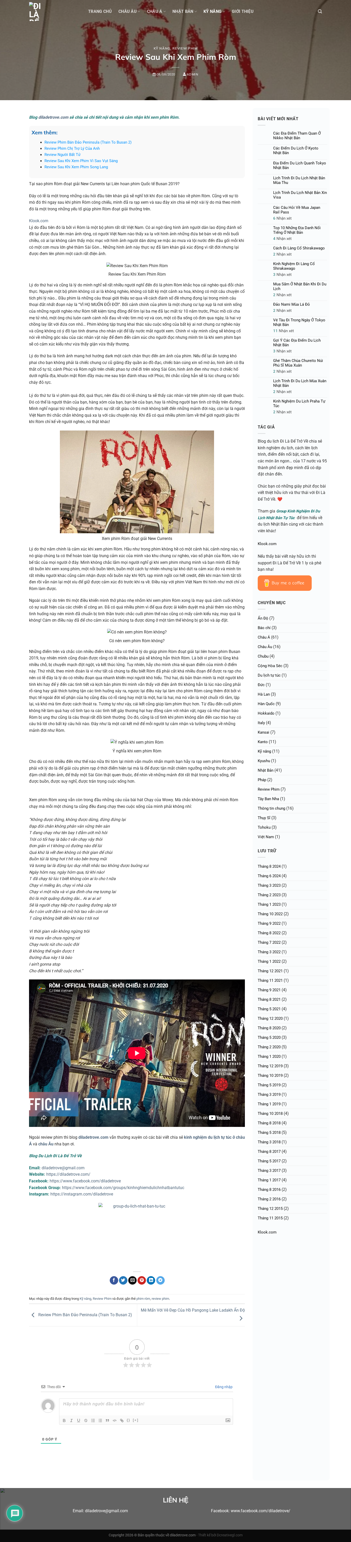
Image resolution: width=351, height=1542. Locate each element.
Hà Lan (264, 694)
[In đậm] (64, 1420)
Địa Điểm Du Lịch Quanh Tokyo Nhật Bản (299, 165)
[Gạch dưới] (78, 1420)
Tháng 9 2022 (269, 923)
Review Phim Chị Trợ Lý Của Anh (72, 148)
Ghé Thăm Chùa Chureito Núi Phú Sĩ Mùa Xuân (298, 363)
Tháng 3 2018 (269, 1142)
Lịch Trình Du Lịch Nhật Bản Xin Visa (300, 195)
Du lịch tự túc (269, 675)
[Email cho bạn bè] (132, 1280)
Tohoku (264, 827)
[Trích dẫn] (107, 1420)
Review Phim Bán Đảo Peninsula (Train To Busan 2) (88, 142)
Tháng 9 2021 (269, 990)
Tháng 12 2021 (270, 971)
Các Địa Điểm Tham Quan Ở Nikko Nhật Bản (297, 135)
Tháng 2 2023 (269, 895)
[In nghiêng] (71, 1420)
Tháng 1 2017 (269, 1180)
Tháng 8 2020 (269, 1028)
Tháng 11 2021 (270, 980)
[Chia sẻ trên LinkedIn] (151, 1280)
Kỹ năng (162, 48)
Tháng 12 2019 (270, 1066)
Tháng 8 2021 (269, 999)
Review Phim (184, 48)
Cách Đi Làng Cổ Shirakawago (299, 248)
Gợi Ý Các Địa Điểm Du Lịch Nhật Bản (297, 342)
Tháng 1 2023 (269, 904)
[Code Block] (114, 1420)
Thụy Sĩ (264, 818)
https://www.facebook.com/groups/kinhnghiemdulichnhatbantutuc (123, 1187)
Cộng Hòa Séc (270, 665)
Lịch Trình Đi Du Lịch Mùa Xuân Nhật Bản (299, 383)
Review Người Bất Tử (62, 154)
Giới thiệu (243, 11)
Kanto (263, 742)
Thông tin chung (271, 808)
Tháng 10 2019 (270, 1075)
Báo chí (264, 627)
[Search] (320, 11)
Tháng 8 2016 (269, 1189)
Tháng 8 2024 (269, 866)
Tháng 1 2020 (269, 1056)
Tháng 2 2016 (269, 1199)
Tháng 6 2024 (269, 876)
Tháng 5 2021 (269, 1009)
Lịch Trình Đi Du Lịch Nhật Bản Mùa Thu (299, 180)
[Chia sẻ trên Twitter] (123, 1280)
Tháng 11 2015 (270, 1218)
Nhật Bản (182, 11)
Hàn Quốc (266, 704)
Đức (261, 685)
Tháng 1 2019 (269, 1104)
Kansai (263, 732)
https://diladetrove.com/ (68, 1174)
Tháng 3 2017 (269, 1170)
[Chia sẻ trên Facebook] (114, 1280)
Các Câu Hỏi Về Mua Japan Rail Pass (296, 209)
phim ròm (143, 1299)
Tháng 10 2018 (270, 1113)
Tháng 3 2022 (269, 952)
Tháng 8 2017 (269, 1151)
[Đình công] (85, 1420)
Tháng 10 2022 (270, 914)
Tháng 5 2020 (269, 1037)
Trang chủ (100, 11)
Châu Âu (127, 11)
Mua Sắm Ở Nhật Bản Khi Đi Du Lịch (299, 286)
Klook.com (38, 220)
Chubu (263, 656)
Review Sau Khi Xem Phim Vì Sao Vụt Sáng (81, 160)
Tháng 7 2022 (269, 942)
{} (128, 1420)
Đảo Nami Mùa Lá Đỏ (291, 304)
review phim (160, 1299)
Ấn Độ (263, 618)
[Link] (121, 1420)
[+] (135, 1420)
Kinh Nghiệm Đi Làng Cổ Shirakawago (294, 266)
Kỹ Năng (212, 11)
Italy (261, 723)
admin (192, 74)
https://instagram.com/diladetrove (81, 1194)
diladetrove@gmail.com (63, 1167)
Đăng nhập (223, 1387)
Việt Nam (266, 837)
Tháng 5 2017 (269, 1161)
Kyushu (264, 761)
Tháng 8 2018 (269, 1123)
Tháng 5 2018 (269, 1132)
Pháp (262, 780)
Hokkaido (266, 713)
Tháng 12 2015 (270, 1208)
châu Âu (45, 1144)
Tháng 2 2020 (269, 1047)
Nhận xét (282, 218)
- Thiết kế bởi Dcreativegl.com (219, 1535)
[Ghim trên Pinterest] (141, 1280)
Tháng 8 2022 (269, 933)
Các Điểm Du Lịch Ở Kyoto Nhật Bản (295, 150)
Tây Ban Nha (268, 799)
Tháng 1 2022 (269, 961)
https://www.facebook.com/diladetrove (85, 1181)
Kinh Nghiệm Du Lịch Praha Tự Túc (299, 403)
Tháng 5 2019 (269, 1085)
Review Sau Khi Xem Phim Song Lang (76, 167)
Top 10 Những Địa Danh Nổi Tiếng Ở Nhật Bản (297, 230)
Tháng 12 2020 (270, 1018)
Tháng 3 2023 (269, 885)
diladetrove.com (53, 117)
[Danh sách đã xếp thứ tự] (93, 1420)
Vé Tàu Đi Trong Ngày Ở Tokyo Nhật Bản (299, 322)
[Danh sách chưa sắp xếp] (100, 1420)
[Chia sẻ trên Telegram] (160, 1280)
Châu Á (154, 11)
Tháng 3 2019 (269, 1094)
